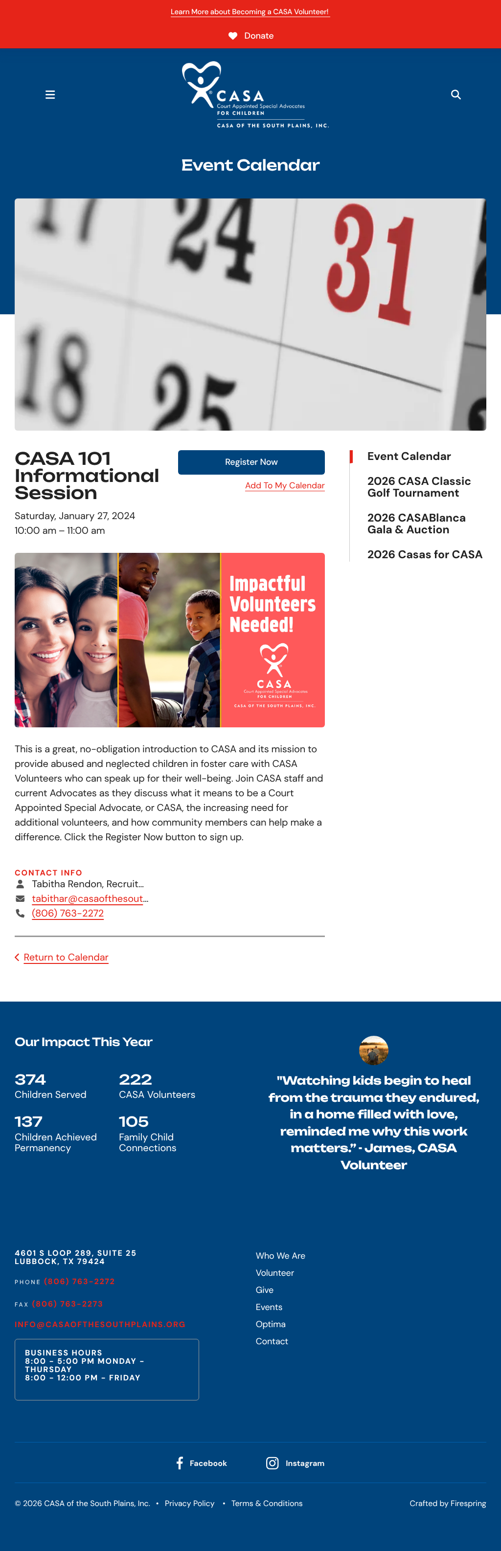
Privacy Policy (190, 1503)
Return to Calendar (66, 957)
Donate (259, 36)
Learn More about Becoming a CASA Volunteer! (250, 12)
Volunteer (275, 1273)
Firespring (468, 1503)
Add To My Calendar (285, 486)
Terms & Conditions (267, 1503)
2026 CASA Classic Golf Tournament (419, 487)
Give (264, 1290)
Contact (272, 1341)
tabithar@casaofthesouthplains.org (111, 899)
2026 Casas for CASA (425, 554)
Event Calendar (409, 456)
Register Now (251, 462)
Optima (271, 1324)
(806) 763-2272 (68, 913)
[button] (50, 94)
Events (269, 1307)
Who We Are (280, 1256)
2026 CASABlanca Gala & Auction (416, 524)
